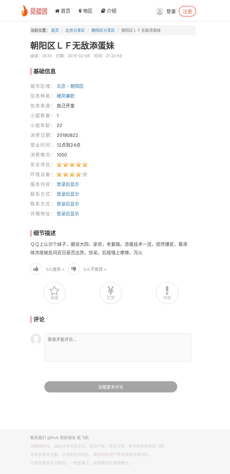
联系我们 (38, 437)
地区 (87, 11)
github (53, 437)
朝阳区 (77, 86)
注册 (187, 11)
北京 (61, 86)
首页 (64, 11)
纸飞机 (83, 437)
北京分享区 (75, 30)
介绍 (110, 11)
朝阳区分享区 (103, 30)
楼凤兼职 (66, 96)
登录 (171, 11)
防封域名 (68, 437)
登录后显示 (68, 184)
